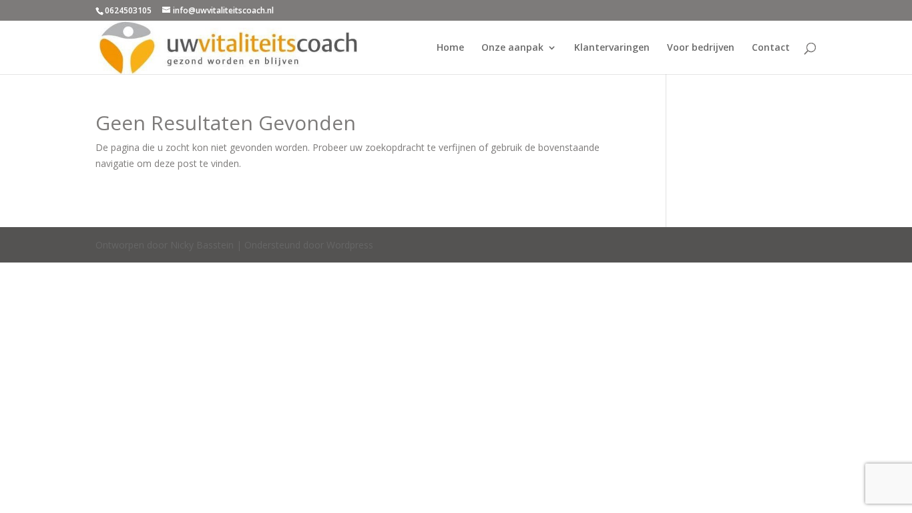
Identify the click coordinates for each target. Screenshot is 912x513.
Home (450, 48)
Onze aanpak (512, 48)
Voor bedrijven (700, 48)
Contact (771, 48)
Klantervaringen (612, 48)
